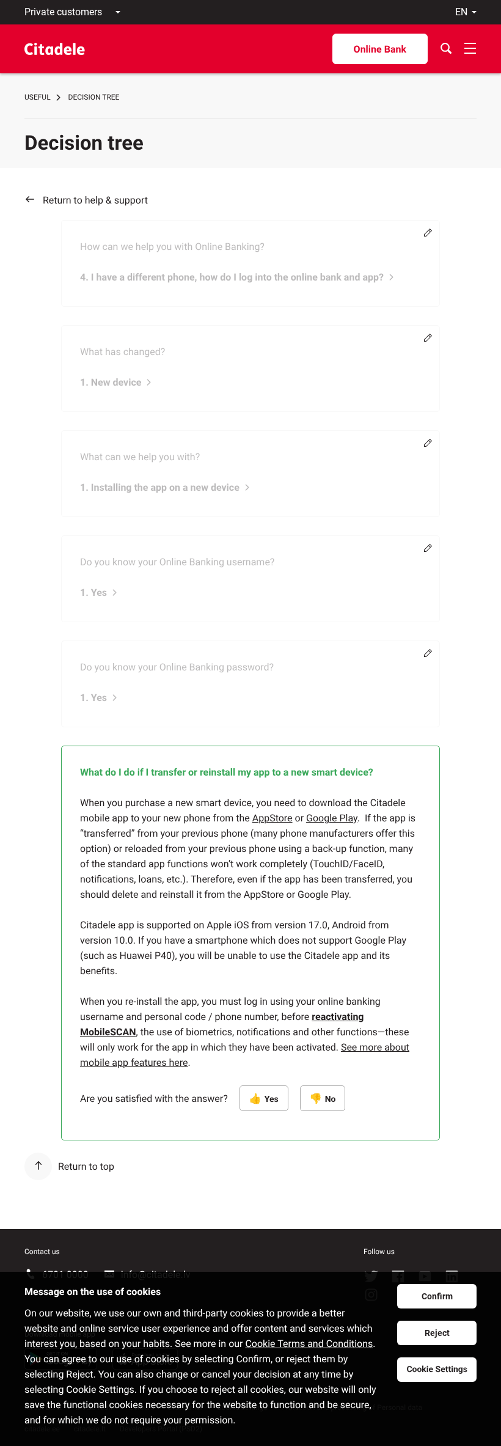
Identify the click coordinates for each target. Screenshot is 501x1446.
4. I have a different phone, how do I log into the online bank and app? (232, 277)
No (330, 1099)
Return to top (86, 1166)
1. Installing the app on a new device (160, 487)
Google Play (331, 818)
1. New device (110, 382)
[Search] (446, 49)
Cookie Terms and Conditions (309, 1343)
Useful (37, 97)
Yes (272, 1099)
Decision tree (94, 97)
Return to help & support (95, 200)
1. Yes (93, 592)
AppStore (272, 818)
